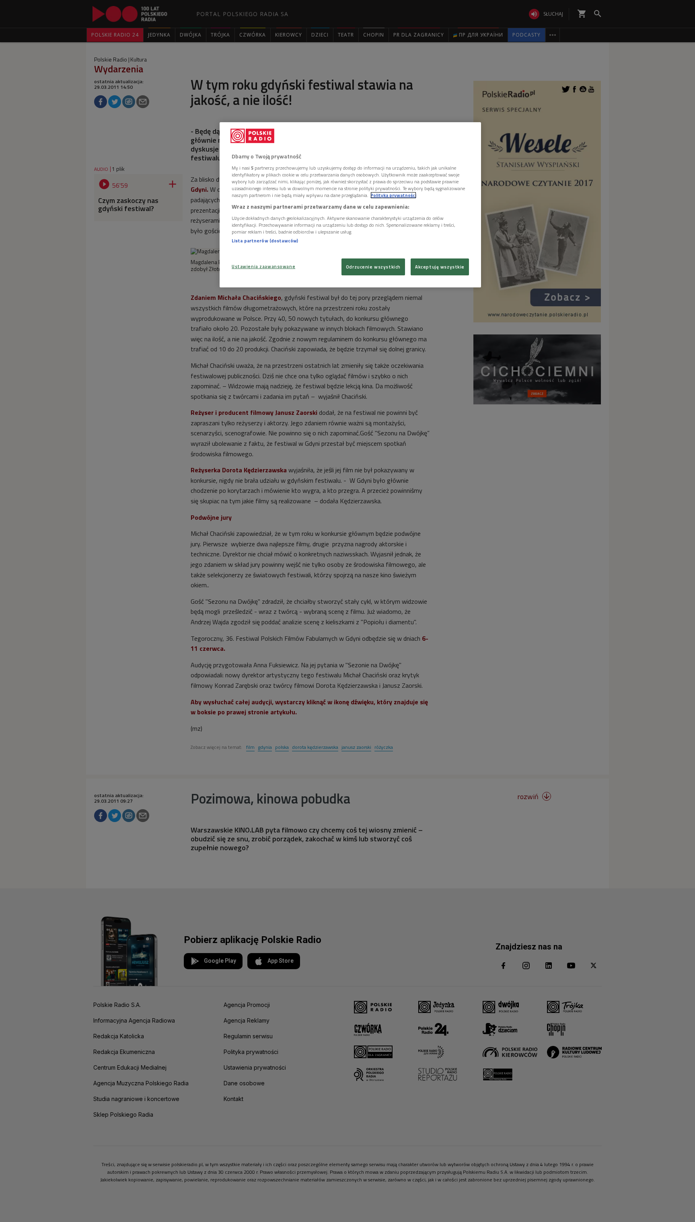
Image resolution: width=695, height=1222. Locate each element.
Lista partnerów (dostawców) (265, 240)
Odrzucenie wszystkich (373, 266)
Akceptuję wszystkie (440, 266)
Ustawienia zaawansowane (263, 266)
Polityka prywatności (393, 195)
